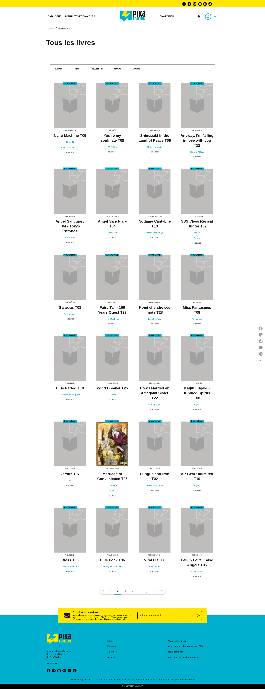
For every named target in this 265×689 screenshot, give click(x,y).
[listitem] (184, 4)
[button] (60, 69)
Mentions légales (78, 679)
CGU (91, 679)
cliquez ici (120, 619)
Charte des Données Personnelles (113, 679)
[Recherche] (199, 16)
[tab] (54, 16)
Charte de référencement (144, 679)
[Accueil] (133, 16)
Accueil (51, 29)
